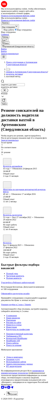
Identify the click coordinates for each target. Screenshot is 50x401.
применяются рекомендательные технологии (22, 372)
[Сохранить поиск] (3, 100)
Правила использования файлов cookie (18, 20)
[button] (4, 49)
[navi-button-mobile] (3, 57)
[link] (5, 43)
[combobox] (13, 84)
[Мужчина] (7, 161)
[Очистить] (4, 90)
